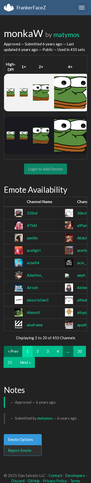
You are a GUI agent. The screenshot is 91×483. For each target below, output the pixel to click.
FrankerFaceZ (31, 7)
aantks (32, 238)
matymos (66, 34)
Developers (75, 475)
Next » (25, 362)
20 (79, 351)
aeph (81, 275)
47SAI (32, 225)
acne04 (33, 262)
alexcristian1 (38, 300)
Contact (55, 475)
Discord (18, 480)
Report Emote (19, 450)
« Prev (13, 351)
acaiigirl (33, 250)
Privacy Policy (55, 480)
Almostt (33, 312)
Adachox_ (35, 275)
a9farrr (83, 225)
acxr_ (81, 262)
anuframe (35, 325)
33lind (32, 213)
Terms (75, 480)
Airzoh (32, 287)
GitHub (34, 480)
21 (10, 362)
